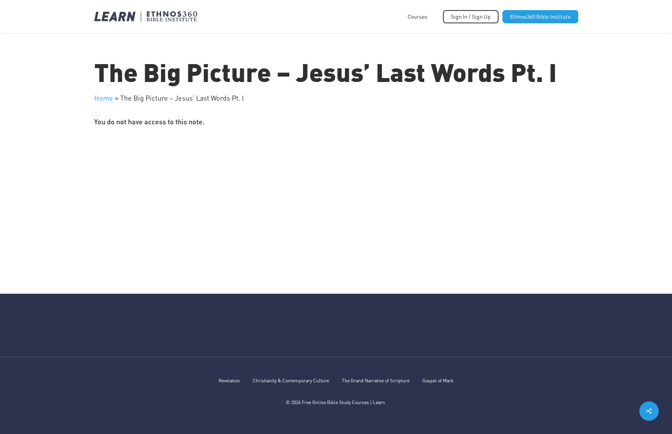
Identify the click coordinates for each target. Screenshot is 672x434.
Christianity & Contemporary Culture (291, 380)
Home (103, 97)
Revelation (229, 380)
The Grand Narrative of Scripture (376, 380)
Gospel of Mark (437, 380)
